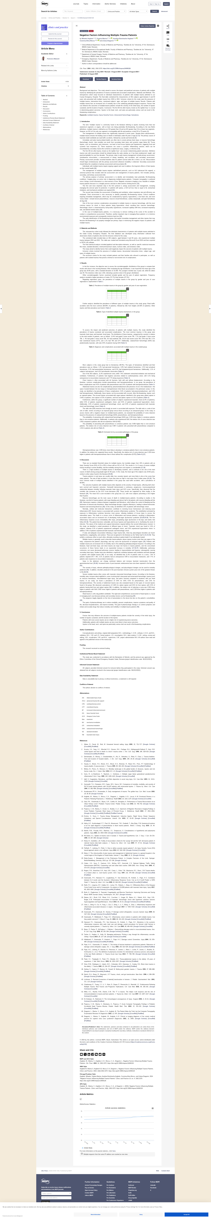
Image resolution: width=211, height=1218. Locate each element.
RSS (157, 1171)
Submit (166, 4)
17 (144, 454)
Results (45, 106)
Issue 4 (73, 18)
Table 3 (123, 343)
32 (87, 522)
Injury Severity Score (106, 115)
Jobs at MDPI (89, 1195)
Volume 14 (65, 18)
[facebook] (93, 1055)
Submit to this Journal (55, 34)
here (114, 1151)
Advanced (164, 11)
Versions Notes (116, 79)
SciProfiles (131, 1195)
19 (109, 474)
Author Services (110, 4)
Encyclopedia (132, 1198)
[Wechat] (96, 1055)
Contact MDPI (89, 1193)
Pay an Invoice (89, 1188)
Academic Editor (47, 54)
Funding (45, 116)
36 (135, 548)
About (133, 4)
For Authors (110, 1185)
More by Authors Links (49, 70)
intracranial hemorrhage (122, 115)
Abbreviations (47, 127)
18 (144, 467)
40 (96, 563)
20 (111, 474)
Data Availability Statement (51, 122)
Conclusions (46, 111)
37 (137, 548)
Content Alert (165, 1171)
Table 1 (100, 281)
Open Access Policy (91, 1190)
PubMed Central (116, 813)
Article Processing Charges (93, 1185)
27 (89, 511)
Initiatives (123, 4)
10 (95, 168)
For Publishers (111, 1195)
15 (101, 209)
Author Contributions (49, 113)
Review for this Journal (55, 38)
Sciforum (131, 1185)
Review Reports (101, 79)
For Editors (110, 1190)
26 (104, 507)
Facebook (153, 1188)
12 (138, 183)
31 (85, 522)
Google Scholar (149, 744)
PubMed (95, 746)
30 (147, 517)
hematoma (135, 115)
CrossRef (88, 746)
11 (104, 175)
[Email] (81, 1055)
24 (87, 493)
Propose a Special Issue (55, 43)
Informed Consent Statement (51, 120)
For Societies (111, 1198)
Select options (47, 1193)
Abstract (45, 99)
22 (150, 478)
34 (149, 535)
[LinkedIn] (89, 1055)
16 (120, 216)
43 (87, 572)
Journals (76, 4)
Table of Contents (48, 95)
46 (138, 607)
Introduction (46, 102)
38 (102, 554)
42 (85, 572)
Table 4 (101, 428)
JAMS (130, 1200)
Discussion (46, 109)
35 (144, 541)
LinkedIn (153, 1185)
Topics (86, 4)
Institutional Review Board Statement (54, 118)
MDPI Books (132, 1188)
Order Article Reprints (147, 26)
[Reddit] (100, 1055)
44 (134, 596)
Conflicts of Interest (48, 125)
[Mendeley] (103, 1055)
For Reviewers (111, 1188)
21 (148, 478)
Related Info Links (47, 65)
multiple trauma (92, 115)
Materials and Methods (49, 104)
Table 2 (108, 308)
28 (143, 517)
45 (81, 600)
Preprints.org (132, 1190)
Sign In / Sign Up (155, 4)
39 (94, 563)
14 (85, 201)
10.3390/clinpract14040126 (85, 18)
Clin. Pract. (44, 1171)
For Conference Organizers (115, 1200)
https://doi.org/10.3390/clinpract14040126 (117, 68)
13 (113, 190)
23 (117, 491)
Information (96, 4)
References (46, 129)
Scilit (129, 1193)
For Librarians (111, 1193)
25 (81, 502)
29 (145, 517)
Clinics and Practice (54, 18)
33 (147, 535)
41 (81, 565)
